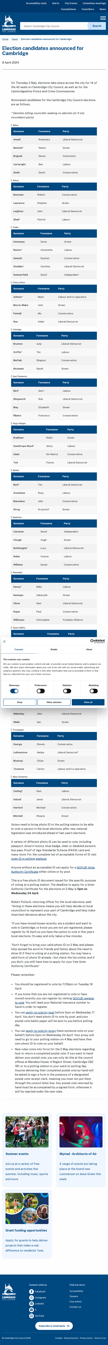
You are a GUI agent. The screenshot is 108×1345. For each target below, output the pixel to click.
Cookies (58, 1338)
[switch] (41, 691)
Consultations (68, 9)
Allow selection (54, 702)
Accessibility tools (36, 3)
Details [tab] (54, 649)
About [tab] (89, 649)
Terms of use (100, 1338)
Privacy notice (86, 1338)
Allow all (88, 702)
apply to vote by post (40, 1012)
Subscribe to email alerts (52, 1325)
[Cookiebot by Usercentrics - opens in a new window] (92, 641)
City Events (71, 3)
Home (5, 39)
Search (97, 25)
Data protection (71, 1338)
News (103, 9)
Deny (19, 702)
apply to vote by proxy (41, 1031)
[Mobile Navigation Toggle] (103, 19)
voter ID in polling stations (28, 858)
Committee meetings (94, 3)
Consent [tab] (18, 649)
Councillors (88, 9)
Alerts (55, 3)
